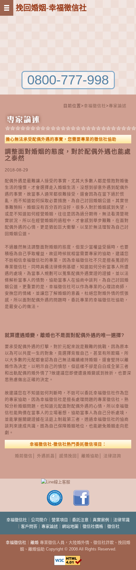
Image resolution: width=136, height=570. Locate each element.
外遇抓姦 (46, 455)
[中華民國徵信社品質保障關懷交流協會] (55, 504)
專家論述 (118, 105)
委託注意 (80, 519)
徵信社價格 (93, 526)
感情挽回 (68, 455)
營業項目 (60, 519)
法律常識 (121, 519)
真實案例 (101, 519)
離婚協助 (90, 455)
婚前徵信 (24, 455)
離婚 (34, 542)
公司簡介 (39, 519)
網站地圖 (70, 526)
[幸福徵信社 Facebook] (81, 504)
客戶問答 (29, 526)
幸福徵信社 (95, 105)
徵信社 (113, 526)
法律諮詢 (112, 455)
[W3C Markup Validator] (68, 557)
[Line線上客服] (68, 482)
